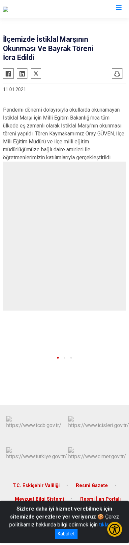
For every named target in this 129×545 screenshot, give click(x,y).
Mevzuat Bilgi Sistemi (39, 499)
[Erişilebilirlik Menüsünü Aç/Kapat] (114, 529)
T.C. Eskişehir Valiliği (36, 485)
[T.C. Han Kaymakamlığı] (28, 9)
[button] (58, 358)
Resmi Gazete (92, 485)
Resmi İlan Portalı (100, 499)
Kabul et (66, 533)
